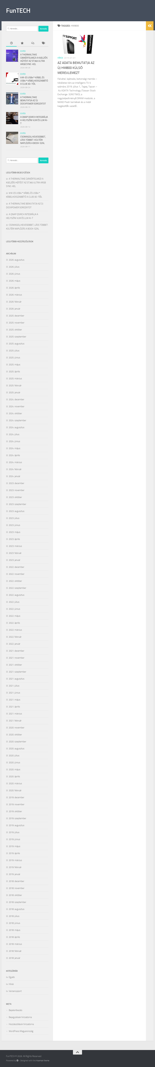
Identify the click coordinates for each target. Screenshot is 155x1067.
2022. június (14, 609)
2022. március (15, 630)
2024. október (15, 413)
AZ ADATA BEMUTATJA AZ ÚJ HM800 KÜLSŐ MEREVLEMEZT (76, 68)
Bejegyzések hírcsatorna (20, 1017)
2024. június (14, 441)
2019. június (14, 839)
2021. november (16, 657)
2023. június (14, 525)
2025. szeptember (17, 336)
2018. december (16, 881)
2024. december (16, 399)
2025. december (16, 315)
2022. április (14, 623)
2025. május (14, 364)
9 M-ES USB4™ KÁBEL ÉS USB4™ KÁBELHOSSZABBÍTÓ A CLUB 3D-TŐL (34, 80)
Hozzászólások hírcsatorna (21, 1024)
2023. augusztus (16, 511)
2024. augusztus (16, 427)
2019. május (14, 846)
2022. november (16, 574)
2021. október (15, 664)
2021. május (14, 699)
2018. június (14, 923)
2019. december (16, 797)
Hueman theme (42, 1060)
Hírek (60, 58)
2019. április (14, 853)
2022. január (14, 643)
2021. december (16, 650)
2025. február (15, 385)
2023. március (15, 546)
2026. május (14, 280)
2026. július (14, 266)
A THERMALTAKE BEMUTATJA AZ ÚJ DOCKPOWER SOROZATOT (33, 100)
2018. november (16, 888)
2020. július (14, 755)
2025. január (14, 392)
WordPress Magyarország (21, 1031)
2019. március (15, 860)
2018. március (15, 944)
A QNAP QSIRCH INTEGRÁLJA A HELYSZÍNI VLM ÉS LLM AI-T (34, 120)
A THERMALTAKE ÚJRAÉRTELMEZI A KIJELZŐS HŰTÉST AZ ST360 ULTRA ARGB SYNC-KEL (26, 182)
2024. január (14, 476)
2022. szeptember (17, 588)
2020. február (15, 790)
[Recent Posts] (11, 43)
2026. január (14, 308)
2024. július (14, 434)
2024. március (15, 462)
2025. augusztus (16, 343)
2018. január (14, 958)
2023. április (14, 539)
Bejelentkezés (15, 1010)
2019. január (14, 874)
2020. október (15, 734)
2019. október (15, 811)
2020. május (14, 769)
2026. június (14, 273)
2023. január (14, 560)
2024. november (16, 406)
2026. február (15, 301)
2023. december (16, 483)
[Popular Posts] (22, 43)
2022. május (14, 616)
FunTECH (18, 10)
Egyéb (22, 51)
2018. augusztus (16, 909)
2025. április (14, 371)
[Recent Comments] (32, 43)
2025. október (15, 329)
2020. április (14, 776)
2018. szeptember (17, 902)
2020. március (15, 783)
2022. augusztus (16, 595)
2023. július (14, 518)
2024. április (14, 455)
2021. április (14, 706)
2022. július (14, 602)
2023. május (14, 532)
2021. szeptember (17, 671)
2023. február (15, 553)
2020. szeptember (17, 741)
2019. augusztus (16, 825)
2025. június (14, 357)
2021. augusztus (16, 678)
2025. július (14, 350)
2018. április (14, 937)
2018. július (14, 916)
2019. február (15, 867)
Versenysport (15, 991)
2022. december (16, 567)
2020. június (14, 762)
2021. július (14, 685)
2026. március (15, 294)
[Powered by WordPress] (17, 1061)
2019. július (14, 832)
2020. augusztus (16, 748)
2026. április (14, 287)
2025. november (16, 322)
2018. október (15, 895)
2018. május (14, 930)
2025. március (15, 378)
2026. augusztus (16, 259)
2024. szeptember (17, 420)
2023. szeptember (17, 504)
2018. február (15, 951)
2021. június (14, 692)
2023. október (15, 497)
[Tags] (43, 43)
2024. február (15, 469)
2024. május (14, 448)
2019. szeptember (17, 818)
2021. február (15, 720)
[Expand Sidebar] (149, 25)
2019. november (16, 804)
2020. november (16, 727)
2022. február (15, 636)
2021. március (15, 713)
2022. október (15, 581)
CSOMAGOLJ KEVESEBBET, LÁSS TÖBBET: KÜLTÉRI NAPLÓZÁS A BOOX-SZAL (33, 139)
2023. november (16, 490)
